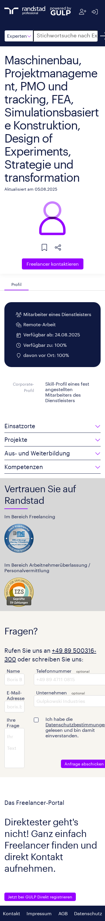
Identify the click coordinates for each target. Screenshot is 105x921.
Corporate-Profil (23, 387)
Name (13, 671)
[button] (18, 36)
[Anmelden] (94, 11)
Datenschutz (88, 913)
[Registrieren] (82, 11)
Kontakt (11, 913)
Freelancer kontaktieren (53, 264)
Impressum (39, 913)
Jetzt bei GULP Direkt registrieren (40, 896)
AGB (63, 913)
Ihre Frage (13, 722)
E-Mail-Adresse (15, 695)
